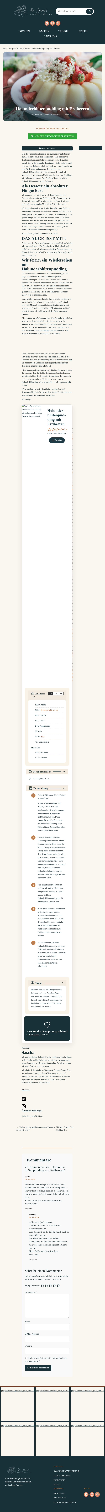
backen (44, 31)
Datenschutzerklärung (50, 1358)
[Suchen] (89, 11)
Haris (27, 1176)
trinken (63, 31)
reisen (83, 31)
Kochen (19, 49)
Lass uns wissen (32, 1034)
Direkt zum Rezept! (48, 148)
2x (56, 693)
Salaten (46, 330)
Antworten (29, 1209)
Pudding (65, 128)
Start (5, 49)
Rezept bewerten (32, 1285)
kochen (24, 31)
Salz (42, 736)
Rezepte (11, 49)
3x (61, 693)
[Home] (12, 31)
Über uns (50, 36)
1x (51, 693)
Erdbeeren (40, 128)
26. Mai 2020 (30, 1179)
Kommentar (31, 1292)
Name (27, 1321)
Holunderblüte (53, 128)
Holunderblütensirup (30, 382)
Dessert (27, 49)
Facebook (26, 1089)
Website (28, 1346)
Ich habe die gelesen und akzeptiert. (46, 1359)
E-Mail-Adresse (32, 1334)
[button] (49, 429)
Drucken (58, 440)
